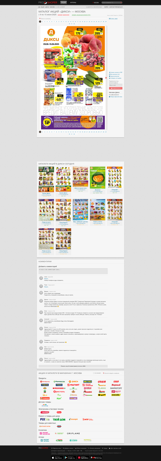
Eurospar (59, 388)
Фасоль (73, 395)
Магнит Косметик (45, 433)
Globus (45, 388)
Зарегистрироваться (115, 7)
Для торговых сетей (115, 448)
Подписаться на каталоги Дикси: (113, 82)
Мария (46, 278)
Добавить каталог (68, 448)
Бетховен (59, 426)
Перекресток (59, 381)
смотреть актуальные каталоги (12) (81, 15)
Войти (106, 7)
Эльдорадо (45, 412)
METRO (87, 381)
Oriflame (73, 433)
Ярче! (59, 398)
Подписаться (116, 88)
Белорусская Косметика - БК (59, 433)
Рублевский (73, 391)
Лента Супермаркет (59, 385)
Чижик (102, 395)
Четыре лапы (45, 426)
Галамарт (73, 419)
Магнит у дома (73, 385)
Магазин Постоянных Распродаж (87, 419)
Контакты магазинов (95, 448)
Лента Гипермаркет (45, 385)
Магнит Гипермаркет (87, 385)
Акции (63, 2)
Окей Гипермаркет (102, 381)
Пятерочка (45, 381)
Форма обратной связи (116, 96)
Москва (52, 7)
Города (105, 448)
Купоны (73, 2)
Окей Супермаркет (116, 381)
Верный (116, 385)
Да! (45, 391)
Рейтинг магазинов (81, 448)
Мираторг (116, 388)
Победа (45, 398)
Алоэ (59, 440)
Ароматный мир (45, 395)
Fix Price (45, 419)
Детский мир (45, 405)
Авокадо (116, 395)
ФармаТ (87, 440)
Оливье (87, 388)
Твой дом (59, 419)
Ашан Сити (102, 391)
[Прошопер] (39, 7)
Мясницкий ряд (116, 391)
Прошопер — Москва (48, 2)
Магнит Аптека (45, 440)
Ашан (87, 391)
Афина (59, 395)
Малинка (87, 395)
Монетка (102, 385)
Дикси (47, 7)
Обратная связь (57, 448)
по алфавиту (98, 373)
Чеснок (73, 398)
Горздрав (73, 440)
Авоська (102, 388)
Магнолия (73, 388)
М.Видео (59, 412)
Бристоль (59, 391)
